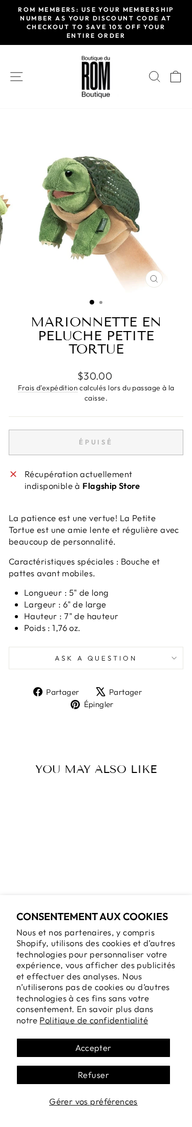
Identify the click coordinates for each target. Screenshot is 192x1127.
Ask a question (96, 658)
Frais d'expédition (48, 387)
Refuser (93, 1074)
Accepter (93, 1047)
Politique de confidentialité (93, 1020)
